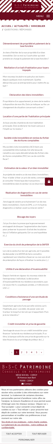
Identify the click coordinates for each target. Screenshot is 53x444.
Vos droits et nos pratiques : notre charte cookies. (24, 422)
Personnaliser (26, 440)
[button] (5, 381)
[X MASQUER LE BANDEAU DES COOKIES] (50, 382)
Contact (28, 383)
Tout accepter (14, 434)
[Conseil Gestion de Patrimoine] (26, 6)
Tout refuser (39, 434)
